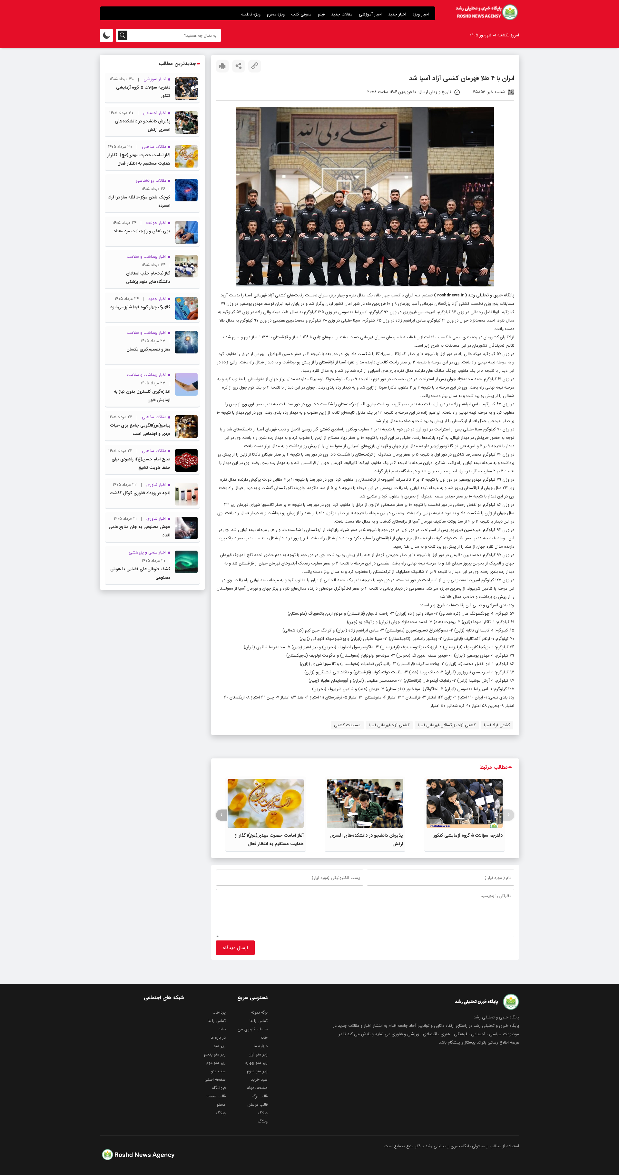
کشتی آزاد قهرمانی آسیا (389, 725)
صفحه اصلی (215, 1079)
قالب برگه (260, 1096)
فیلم (321, 14)
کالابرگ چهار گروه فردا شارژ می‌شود (140, 307)
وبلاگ (263, 1113)
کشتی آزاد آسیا (497, 725)
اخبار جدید (397, 14)
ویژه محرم (276, 14)
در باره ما (218, 1037)
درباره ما (261, 1046)
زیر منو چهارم (256, 1062)
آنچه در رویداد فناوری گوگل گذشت (140, 493)
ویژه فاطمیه (250, 14)
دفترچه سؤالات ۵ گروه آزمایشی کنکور (468, 835)
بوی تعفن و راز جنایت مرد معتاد (142, 231)
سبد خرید (259, 1079)
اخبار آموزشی (370, 14)
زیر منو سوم (257, 1071)
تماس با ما (259, 1020)
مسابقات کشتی (347, 725)
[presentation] (508, 815)
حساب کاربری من (253, 1029)
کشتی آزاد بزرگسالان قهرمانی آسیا (447, 725)
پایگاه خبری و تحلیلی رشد (491, 295)
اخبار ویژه (421, 14)
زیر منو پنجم (215, 1054)
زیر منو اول (258, 1054)
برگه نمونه (259, 1012)
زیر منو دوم (216, 1062)
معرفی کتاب (301, 14)
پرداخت (219, 1012)
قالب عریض (257, 1104)
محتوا (221, 1104)
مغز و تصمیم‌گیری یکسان (148, 349)
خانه (222, 1029)
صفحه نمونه (257, 1087)
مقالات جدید (341, 14)
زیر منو (220, 1046)
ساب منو (218, 1071)
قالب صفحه (216, 1096)
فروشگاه (219, 1087)
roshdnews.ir (450, 295)
